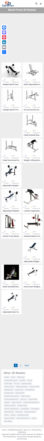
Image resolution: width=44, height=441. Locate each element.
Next (27, 365)
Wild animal (8, 390)
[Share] (4, 52)
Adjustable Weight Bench (32, 262)
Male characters (22, 386)
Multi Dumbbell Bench (11, 287)
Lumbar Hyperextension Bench (32, 212)
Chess (29, 380)
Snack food (19, 390)
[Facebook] (4, 27)
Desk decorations (23, 418)
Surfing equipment (11, 399)
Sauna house (16, 402)
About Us (27, 430)
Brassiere (19, 412)
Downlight (35, 409)
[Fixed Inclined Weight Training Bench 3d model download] (32, 120)
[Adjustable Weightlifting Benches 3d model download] (11, 196)
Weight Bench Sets (10, 84)
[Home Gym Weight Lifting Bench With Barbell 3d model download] (32, 272)
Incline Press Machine (11, 237)
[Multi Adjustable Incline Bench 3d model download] (32, 70)
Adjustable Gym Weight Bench (11, 313)
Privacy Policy (36, 430)
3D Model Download (15, 430)
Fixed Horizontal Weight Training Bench (11, 161)
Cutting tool (8, 393)
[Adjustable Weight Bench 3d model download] (32, 247)
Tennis (34, 418)
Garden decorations (11, 396)
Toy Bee (22, 380)
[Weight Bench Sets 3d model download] (11, 70)
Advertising (22, 432)
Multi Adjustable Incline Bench (32, 85)
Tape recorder (9, 418)
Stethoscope (22, 405)
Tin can (16, 383)
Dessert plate (26, 383)
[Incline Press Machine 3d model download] (11, 221)
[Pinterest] (4, 37)
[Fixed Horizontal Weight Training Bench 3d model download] (11, 145)
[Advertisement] (22, 37)
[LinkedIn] (4, 42)
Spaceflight (25, 409)
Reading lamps (30, 412)
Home (4, 430)
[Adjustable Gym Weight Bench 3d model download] (11, 297)
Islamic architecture (11, 409)
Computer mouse (10, 380)
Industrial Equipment (31, 402)
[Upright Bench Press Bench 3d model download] (11, 95)
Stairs (13, 377)
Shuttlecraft (20, 393)
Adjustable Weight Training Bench (11, 186)
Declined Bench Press (32, 237)
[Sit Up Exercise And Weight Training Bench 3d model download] (32, 95)
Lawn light (8, 383)
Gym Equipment (15, 81)
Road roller (33, 399)
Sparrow (24, 399)
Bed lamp (20, 377)
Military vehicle (9, 405)
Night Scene (25, 396)
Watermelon (8, 412)
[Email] (4, 47)
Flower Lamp (9, 386)
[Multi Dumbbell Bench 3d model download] (11, 272)
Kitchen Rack (34, 386)
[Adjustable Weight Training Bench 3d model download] (11, 171)
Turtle (6, 415)
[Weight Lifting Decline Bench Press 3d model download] (32, 145)
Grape (13, 415)
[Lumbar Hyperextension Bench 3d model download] (32, 196)
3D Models (6, 81)
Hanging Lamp (22, 415)
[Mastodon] (4, 32)
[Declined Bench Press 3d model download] (32, 221)
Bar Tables (8, 421)
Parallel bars (29, 390)
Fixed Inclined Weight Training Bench (32, 136)
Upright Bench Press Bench (11, 110)
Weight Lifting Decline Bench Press (32, 161)
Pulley (6, 377)
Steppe (7, 402)
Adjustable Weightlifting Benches (11, 212)
